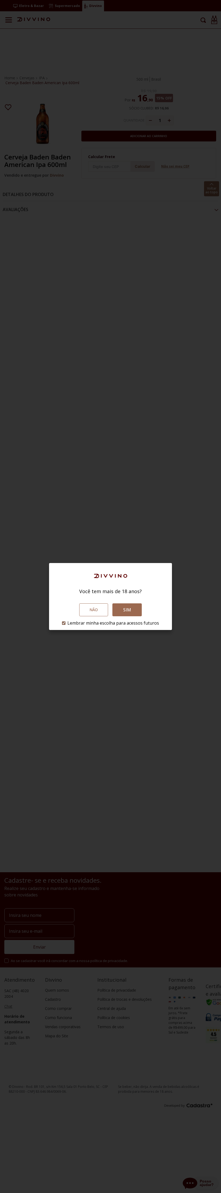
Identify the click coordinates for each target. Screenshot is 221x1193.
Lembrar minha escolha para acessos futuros (113, 623)
